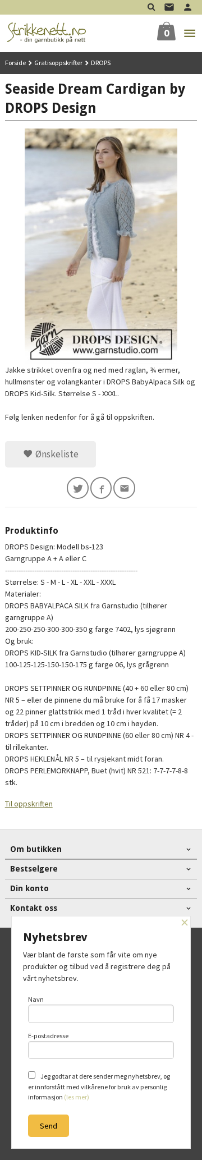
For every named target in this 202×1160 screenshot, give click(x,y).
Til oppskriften (29, 804)
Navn (36, 999)
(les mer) (76, 1097)
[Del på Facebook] (101, 488)
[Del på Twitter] (78, 488)
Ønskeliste (56, 454)
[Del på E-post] (124, 488)
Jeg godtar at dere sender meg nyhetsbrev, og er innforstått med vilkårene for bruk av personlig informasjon (99, 1086)
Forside (15, 62)
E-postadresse (48, 1035)
